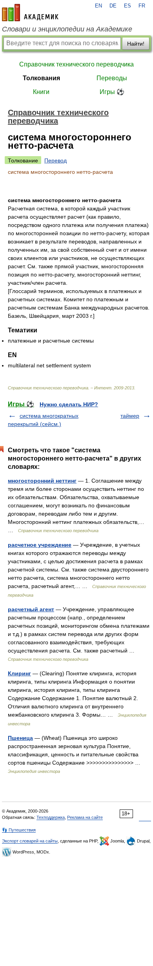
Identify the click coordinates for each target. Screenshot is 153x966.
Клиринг (19, 673)
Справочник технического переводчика (76, 64)
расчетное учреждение (39, 545)
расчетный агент (31, 609)
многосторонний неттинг (42, 480)
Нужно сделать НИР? (69, 404)
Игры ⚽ (112, 91)
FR (141, 6)
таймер (129, 416)
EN (98, 6)
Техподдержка (50, 817)
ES (127, 6)
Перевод (55, 160)
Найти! (135, 44)
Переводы (112, 78)
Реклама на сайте (85, 817)
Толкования (41, 78)
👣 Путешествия (19, 830)
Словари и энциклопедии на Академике (67, 29)
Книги (41, 91)
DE (113, 6)
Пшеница (20, 738)
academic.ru (30, 12)
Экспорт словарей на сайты (30, 841)
